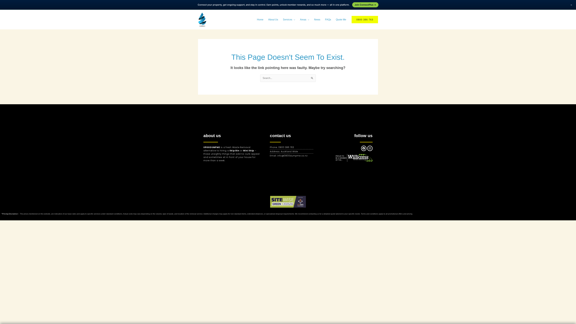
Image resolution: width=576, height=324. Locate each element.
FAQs (328, 19)
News (317, 19)
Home (260, 19)
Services (287, 19)
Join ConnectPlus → (365, 4)
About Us (273, 19)
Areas (303, 19)
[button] (365, 19)
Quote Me (341, 19)
